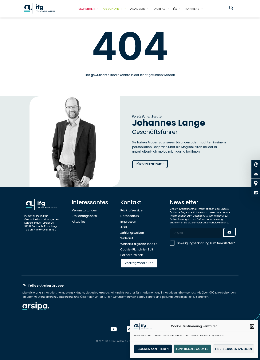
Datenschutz (130, 216)
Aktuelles (78, 221)
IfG (175, 8)
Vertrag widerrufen (139, 263)
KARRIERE (192, 8)
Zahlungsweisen (132, 232)
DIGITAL (159, 8)
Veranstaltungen (84, 210)
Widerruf (126, 238)
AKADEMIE (137, 8)
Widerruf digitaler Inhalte (138, 244)
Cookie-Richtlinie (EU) (136, 249)
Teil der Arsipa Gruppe (46, 286)
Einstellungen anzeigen (233, 349)
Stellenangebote (84, 216)
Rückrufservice (150, 164)
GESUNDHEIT (112, 8)
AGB (123, 227)
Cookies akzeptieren (153, 349)
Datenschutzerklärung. (216, 222)
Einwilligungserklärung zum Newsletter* (205, 243)
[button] (252, 326)
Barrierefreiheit (131, 255)
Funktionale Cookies (192, 349)
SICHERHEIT (86, 8)
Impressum (128, 221)
